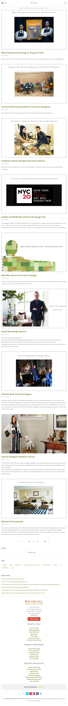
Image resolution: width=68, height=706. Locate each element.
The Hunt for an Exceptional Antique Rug (12, 579)
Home (20, 8)
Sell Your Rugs (34, 628)
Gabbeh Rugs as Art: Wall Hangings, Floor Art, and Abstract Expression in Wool (23, 593)
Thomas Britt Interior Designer (16, 394)
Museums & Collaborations (34, 677)
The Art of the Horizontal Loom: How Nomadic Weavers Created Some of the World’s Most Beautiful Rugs (30, 584)
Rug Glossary (34, 671)
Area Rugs (34, 636)
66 (45, 541)
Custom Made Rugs (34, 667)
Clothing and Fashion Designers (31, 565)
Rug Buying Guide (34, 630)
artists (10, 565)
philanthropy (5, 567)
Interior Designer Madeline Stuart (18, 456)
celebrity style (18, 565)
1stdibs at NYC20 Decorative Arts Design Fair (23, 217)
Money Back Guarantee (34, 669)
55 (29, 541)
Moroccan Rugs (34, 656)
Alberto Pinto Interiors (12, 521)
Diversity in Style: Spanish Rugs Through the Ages (15, 587)
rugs (12, 567)
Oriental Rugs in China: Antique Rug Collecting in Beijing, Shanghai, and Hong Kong (24, 590)
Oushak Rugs (34, 654)
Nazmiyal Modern (34, 650)
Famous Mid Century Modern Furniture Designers (26, 107)
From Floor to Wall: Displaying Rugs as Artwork (14, 582)
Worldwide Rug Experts (34, 679)
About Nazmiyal (34, 632)
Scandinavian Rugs (34, 648)
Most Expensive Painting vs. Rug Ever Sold (22, 52)
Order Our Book (34, 681)
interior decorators (46, 565)
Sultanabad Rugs (34, 652)
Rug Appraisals (34, 673)
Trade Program (34, 619)
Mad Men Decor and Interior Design (19, 275)
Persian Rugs (34, 658)
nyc (61, 565)
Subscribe (41, 687)
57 (37, 541)
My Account (34, 634)
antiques (4, 565)
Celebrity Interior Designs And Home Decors (23, 161)
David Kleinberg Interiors (13, 331)
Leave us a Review (34, 638)
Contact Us (34, 615)
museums (55, 565)
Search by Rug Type (34, 675)
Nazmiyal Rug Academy (34, 640)
